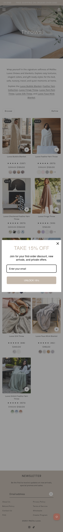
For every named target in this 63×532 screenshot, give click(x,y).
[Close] (57, 243)
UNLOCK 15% (31, 280)
